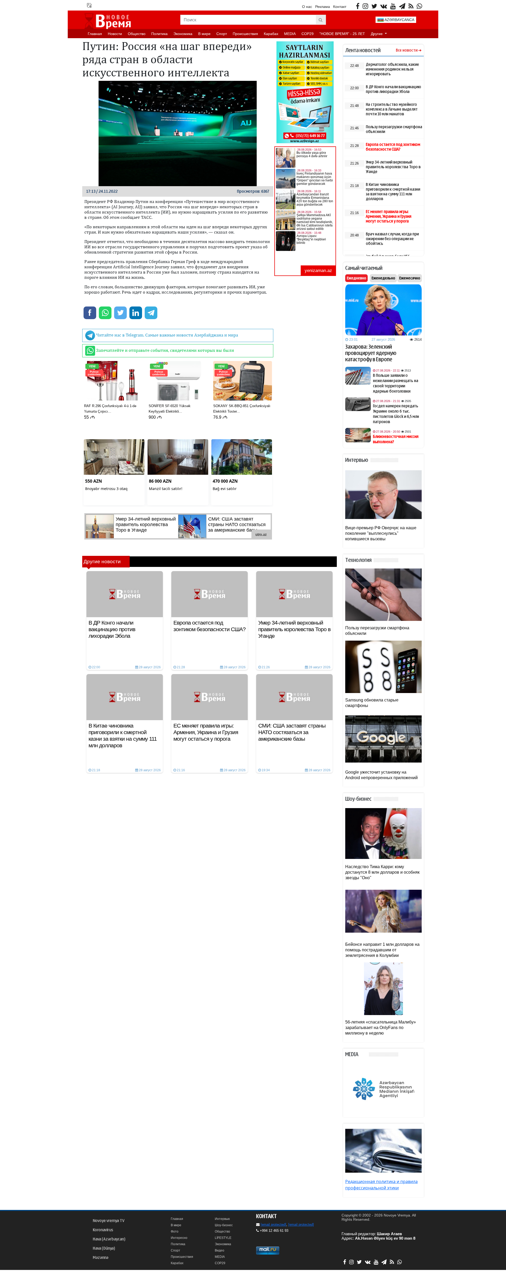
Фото (174, 1231)
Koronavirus (103, 1230)
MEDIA (290, 34)
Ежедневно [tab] (356, 278)
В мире (204, 34)
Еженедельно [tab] (383, 278)
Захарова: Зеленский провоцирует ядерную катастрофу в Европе (370, 353)
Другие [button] (377, 34)
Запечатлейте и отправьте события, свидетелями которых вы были (164, 350)
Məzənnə (100, 1257)
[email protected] (273, 1225)
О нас (307, 6)
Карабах (271, 34)
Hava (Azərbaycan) (109, 1239)
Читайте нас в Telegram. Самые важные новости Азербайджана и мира (166, 335)
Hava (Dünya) (104, 1248)
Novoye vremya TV (108, 1221)
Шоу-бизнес (224, 1225)
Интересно (179, 1238)
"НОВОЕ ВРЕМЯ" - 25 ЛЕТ (342, 34)
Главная (95, 34)
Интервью (222, 1219)
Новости (115, 34)
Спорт (221, 34)
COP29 (307, 34)
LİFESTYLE (223, 1238)
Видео (219, 1250)
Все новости (406, 50)
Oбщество (136, 34)
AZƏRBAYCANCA (399, 20)
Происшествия (245, 34)
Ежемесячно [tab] (409, 278)
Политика (159, 34)
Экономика (182, 34)
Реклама (322, 6)
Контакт (339, 6)
